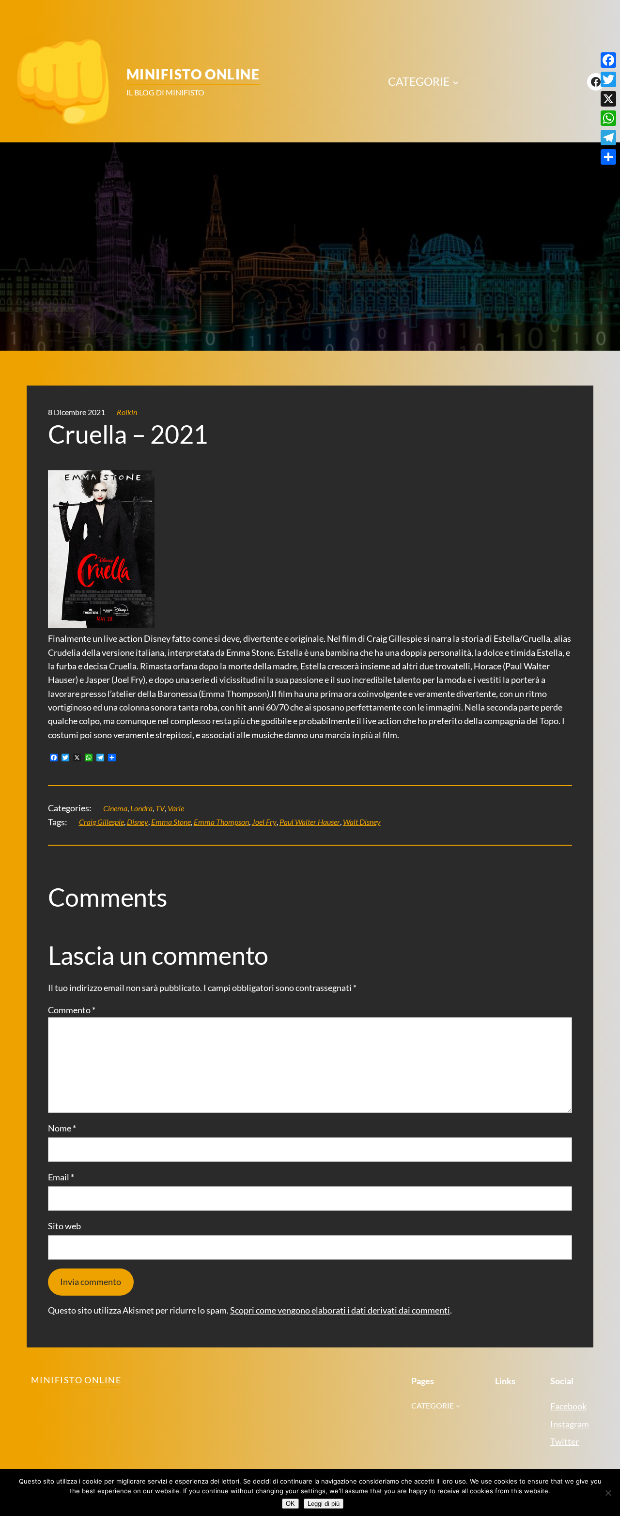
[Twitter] (608, 79)
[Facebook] (608, 60)
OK (290, 1503)
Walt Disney (362, 822)
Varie (176, 808)
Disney (137, 822)
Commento (71, 1010)
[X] (608, 98)
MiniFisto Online (193, 74)
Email (61, 1177)
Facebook (568, 1406)
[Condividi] (608, 157)
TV (160, 808)
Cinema (115, 808)
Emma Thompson (221, 822)
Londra (141, 808)
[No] (608, 1493)
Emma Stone (171, 822)
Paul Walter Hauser (309, 822)
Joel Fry (264, 822)
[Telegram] (608, 137)
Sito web (64, 1226)
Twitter (564, 1442)
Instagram (569, 1424)
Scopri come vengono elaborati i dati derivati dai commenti (340, 1310)
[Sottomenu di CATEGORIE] (455, 81)
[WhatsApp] (608, 118)
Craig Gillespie (101, 822)
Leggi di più (324, 1503)
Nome (62, 1128)
